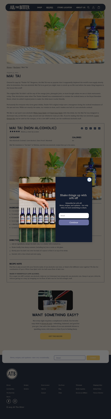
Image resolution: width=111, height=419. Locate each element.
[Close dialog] (89, 180)
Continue (73, 222)
